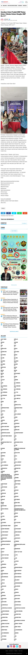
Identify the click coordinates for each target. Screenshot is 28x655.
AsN (2, 345)
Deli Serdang (17, 386)
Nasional (3, 519)
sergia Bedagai (4, 576)
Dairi (2, 382)
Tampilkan (24, 223)
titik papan (3, 636)
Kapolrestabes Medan (12, 5)
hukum (2, 417)
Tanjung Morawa (18, 611)
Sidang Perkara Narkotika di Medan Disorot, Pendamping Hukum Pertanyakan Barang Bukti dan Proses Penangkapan (10, 302)
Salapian (16, 561)
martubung (17, 499)
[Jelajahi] (26, 2)
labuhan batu (17, 465)
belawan (3, 361)
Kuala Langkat (17, 462)
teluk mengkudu (18, 629)
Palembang (16, 535)
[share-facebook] (8, 213)
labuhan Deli (4, 468)
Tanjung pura (4, 617)
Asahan (16, 342)
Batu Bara (3, 354)
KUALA (15, 459)
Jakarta (16, 420)
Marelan (16, 496)
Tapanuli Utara (4, 626)
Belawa (16, 357)
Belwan (16, 364)
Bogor (15, 376)
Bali (15, 345)
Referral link (14, 285)
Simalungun (17, 586)
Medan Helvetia (18, 505)
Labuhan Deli (17, 468)
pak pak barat (17, 528)
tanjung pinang (5, 614)
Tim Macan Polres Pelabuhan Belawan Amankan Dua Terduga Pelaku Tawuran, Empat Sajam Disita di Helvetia (11, 327)
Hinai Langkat (17, 414)
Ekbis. (15, 401)
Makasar (16, 490)
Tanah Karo (3, 601)
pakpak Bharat (4, 535)
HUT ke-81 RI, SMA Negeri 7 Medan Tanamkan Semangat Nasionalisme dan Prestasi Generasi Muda (10, 294)
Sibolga (3, 583)
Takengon (3, 595)
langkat (3, 471)
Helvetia (3, 411)
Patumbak (16, 541)
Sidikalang (3, 586)
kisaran (3, 448)
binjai (15, 367)
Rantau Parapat (5, 558)
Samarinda (3, 564)
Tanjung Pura (17, 617)
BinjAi (15, 370)
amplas (16, 339)
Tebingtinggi (4, 629)
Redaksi (16, 650)
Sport (2, 589)
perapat (3, 548)
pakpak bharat (17, 531)
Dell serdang (17, 395)
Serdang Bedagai (18, 567)
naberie (16, 516)
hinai (15, 411)
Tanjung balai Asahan (19, 608)
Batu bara (16, 351)
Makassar (25, 5)
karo (15, 435)
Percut (2, 551)
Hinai (2, 414)
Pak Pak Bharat (4, 531)
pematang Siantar (5, 544)
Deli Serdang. (4, 392)
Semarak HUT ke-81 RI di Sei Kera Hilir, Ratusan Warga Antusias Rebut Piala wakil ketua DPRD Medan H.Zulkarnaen (10, 310)
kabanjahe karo (5, 429)
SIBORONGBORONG (18, 583)
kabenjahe (16, 429)
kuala (15, 455)
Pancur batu (17, 538)
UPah (15, 639)
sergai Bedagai (4, 573)
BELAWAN (5, 5)
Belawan (16, 361)
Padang (16, 525)
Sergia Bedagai (17, 576)
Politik (16, 555)
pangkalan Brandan (6, 541)
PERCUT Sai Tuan (18, 551)
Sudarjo (16, 589)
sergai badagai (17, 570)
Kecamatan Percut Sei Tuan (6, 443)
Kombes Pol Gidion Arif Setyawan (19, 449)
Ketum (15, 445)
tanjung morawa (5, 611)
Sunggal (3, 592)
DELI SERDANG (17, 389)
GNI (1, 404)
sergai (2, 570)
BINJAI (2, 373)
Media (2, 513)
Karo (2, 439)
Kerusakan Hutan (18, 442)
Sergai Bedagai (17, 573)
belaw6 (2, 357)
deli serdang (4, 386)
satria (15, 564)
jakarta (3, 420)
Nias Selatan (17, 522)
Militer (2, 516)
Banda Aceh (3, 348)
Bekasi (15, 354)
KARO (15, 439)
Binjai (2, 370)
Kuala (2, 459)
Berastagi (3, 367)
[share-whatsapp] (19, 213)
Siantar (3, 579)
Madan (15, 487)
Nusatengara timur (5, 525)
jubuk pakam (4, 423)
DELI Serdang (4, 389)
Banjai (15, 348)
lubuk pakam (17, 480)
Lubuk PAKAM (4, 487)
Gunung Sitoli (17, 404)
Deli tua (16, 392)
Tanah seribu (17, 601)
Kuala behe (3, 462)
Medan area (17, 502)
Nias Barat (3, 522)
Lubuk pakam (17, 483)
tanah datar (17, 595)
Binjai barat (17, 373)
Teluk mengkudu (5, 633)
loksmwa (16, 477)
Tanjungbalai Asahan (19, 620)
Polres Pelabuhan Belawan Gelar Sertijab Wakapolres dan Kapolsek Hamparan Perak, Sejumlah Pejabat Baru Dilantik (11, 319)
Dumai (2, 401)
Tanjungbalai (4, 620)
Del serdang (17, 382)
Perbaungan (17, 548)
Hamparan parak (5, 407)
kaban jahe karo (5, 426)
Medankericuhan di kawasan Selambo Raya (19, 509)
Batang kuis (4, 351)
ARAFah (2, 342)
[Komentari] (25, 213)
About (7, 650)
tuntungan (3, 639)
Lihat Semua (14, 230)
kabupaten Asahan (5, 432)
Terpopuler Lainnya (14, 331)
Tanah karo (17, 598)
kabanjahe (16, 426)
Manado (16, 493)
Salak (2, 561)
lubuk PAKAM (4, 483)
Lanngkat (16, 474)
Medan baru (4, 505)
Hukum (15, 417)
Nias (15, 519)
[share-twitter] (14, 213)
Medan (3, 9)
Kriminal (3, 455)
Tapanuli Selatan (5, 623)
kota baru (3, 452)
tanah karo (3, 598)
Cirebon (16, 379)
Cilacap (3, 379)
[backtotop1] (27, 654)
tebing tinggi (17, 626)
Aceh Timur (3, 339)
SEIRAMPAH (3, 567)
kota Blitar (17, 452)
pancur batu (4, 538)
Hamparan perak (18, 407)
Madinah (20, 5)
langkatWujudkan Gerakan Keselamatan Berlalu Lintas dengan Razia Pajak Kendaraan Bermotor (6, 477)
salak (15, 558)
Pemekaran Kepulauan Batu (19, 545)
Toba (15, 636)
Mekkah (16, 513)
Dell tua (3, 398)
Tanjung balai (17, 604)
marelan (3, 496)
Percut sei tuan (5, 555)
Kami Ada (20, 650)
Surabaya (16, 592)
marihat (3, 499)
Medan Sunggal (4, 508)
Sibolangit (16, 579)
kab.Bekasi (16, 423)
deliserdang (4, 395)
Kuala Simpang (4, 465)
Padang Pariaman (5, 528)
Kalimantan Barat (18, 432)
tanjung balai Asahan (6, 608)
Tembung (16, 633)
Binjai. (2, 376)
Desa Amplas (17, 398)
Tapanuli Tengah (18, 623)
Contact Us (11, 650)
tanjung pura (17, 614)
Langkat (16, 471)
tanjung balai (4, 604)
